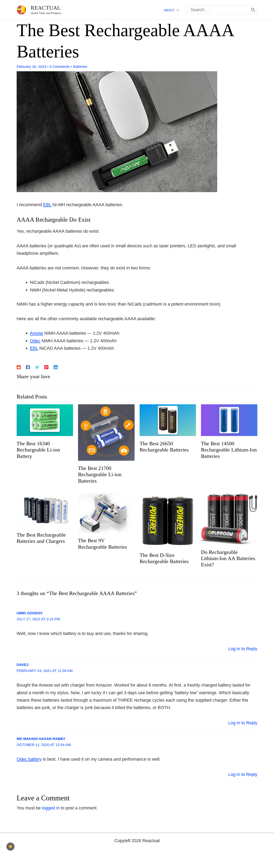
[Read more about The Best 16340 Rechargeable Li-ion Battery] (45, 419)
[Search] (253, 10)
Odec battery (29, 759)
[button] (176, 10)
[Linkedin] (56, 366)
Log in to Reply (242, 648)
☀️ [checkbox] (10, 847)
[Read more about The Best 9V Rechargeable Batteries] (106, 512)
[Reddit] (19, 366)
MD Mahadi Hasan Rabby (41, 739)
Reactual (46, 8)
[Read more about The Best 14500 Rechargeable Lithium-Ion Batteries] (229, 419)
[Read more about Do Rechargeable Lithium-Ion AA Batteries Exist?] (229, 518)
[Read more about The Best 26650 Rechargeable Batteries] (168, 419)
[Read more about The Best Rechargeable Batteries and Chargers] (45, 510)
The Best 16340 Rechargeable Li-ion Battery (38, 450)
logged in (51, 807)
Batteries (80, 67)
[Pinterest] (46, 366)
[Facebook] (28, 366)
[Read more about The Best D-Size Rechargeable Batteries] (168, 520)
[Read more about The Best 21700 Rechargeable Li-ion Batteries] (106, 432)
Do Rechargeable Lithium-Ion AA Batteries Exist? (228, 558)
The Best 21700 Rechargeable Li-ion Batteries (99, 474)
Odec (35, 340)
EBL (47, 204)
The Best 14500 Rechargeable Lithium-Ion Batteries (229, 450)
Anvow (36, 333)
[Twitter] (37, 366)
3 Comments (59, 67)
